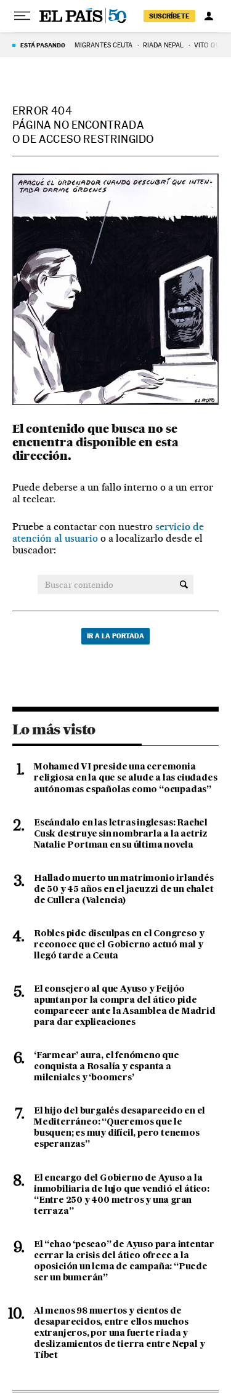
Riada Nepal (163, 45)
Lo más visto (53, 729)
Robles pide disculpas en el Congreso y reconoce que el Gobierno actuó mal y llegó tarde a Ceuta (119, 944)
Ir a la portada (115, 636)
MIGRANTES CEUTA (104, 45)
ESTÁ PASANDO (42, 45)
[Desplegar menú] (22, 16)
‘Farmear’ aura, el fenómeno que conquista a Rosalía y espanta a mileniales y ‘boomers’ (106, 1066)
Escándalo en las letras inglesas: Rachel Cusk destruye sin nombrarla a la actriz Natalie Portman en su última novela (121, 834)
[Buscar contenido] (183, 585)
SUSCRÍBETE (169, 16)
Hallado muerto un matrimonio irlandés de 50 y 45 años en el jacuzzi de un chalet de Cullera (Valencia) (124, 889)
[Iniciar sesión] (209, 16)
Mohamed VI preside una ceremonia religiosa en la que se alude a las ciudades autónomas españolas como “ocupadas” (125, 778)
